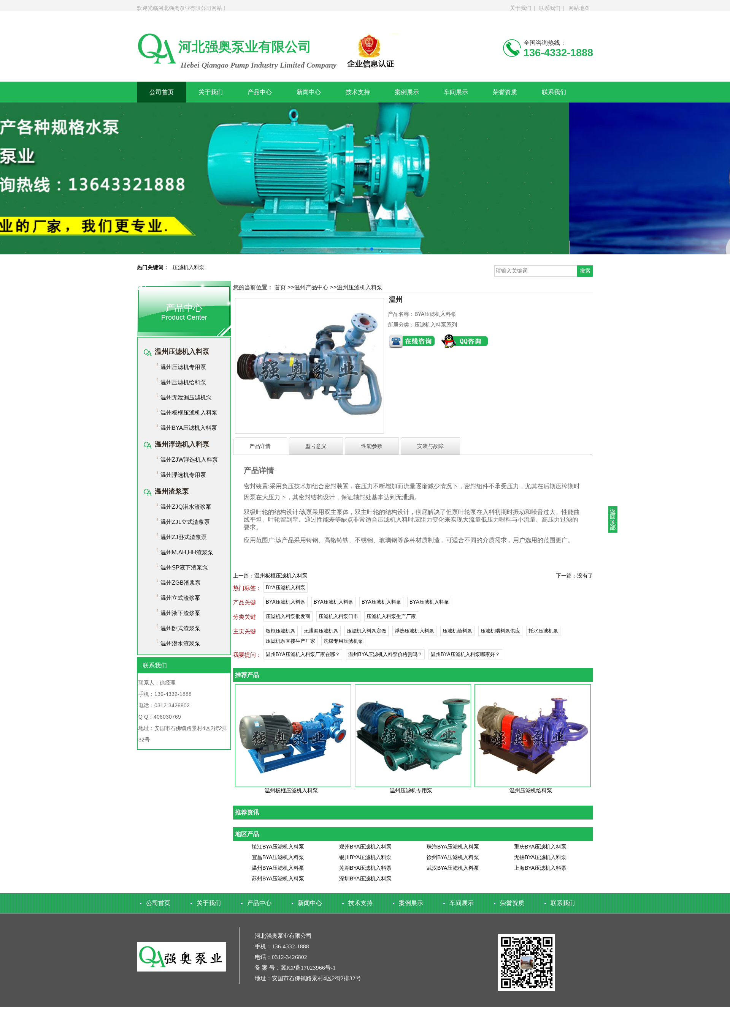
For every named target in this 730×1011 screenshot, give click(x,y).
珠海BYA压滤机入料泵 (453, 847)
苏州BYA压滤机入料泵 (278, 878)
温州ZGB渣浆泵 (180, 582)
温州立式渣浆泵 (180, 598)
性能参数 (371, 446)
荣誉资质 (505, 92)
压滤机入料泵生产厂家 (391, 616)
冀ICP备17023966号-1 (308, 968)
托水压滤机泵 (543, 631)
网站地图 (579, 8)
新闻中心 (309, 92)
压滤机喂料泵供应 (500, 631)
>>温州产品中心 (307, 287)
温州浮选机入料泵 (182, 444)
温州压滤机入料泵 (182, 351)
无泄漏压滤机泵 (321, 631)
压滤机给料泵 (457, 631)
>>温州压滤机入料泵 (356, 287)
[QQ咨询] (464, 346)
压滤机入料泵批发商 (288, 616)
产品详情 (260, 446)
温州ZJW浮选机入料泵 (189, 459)
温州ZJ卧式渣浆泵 (183, 537)
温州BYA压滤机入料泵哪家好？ (465, 654)
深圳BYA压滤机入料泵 (365, 878)
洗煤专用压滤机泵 (343, 641)
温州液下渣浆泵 (180, 613)
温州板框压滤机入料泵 (188, 412)
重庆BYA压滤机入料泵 (540, 847)
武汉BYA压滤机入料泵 (453, 868)
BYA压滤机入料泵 (285, 587)
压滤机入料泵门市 (338, 616)
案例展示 (407, 92)
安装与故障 (430, 446)
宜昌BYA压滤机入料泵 (278, 857)
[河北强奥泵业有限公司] (365, 178)
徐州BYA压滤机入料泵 (453, 857)
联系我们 (549, 8)
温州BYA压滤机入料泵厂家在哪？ (303, 654)
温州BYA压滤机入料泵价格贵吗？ (385, 654)
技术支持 (358, 92)
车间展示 (456, 92)
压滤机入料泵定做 (366, 631)
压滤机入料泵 (189, 267)
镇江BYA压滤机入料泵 (278, 847)
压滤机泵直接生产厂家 (290, 641)
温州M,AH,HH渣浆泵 (186, 552)
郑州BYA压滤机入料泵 (365, 847)
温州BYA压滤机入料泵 (188, 427)
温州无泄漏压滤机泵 (186, 397)
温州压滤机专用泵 (183, 367)
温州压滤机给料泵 (183, 382)
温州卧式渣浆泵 (180, 628)
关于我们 (520, 8)
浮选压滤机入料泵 (414, 631)
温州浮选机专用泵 (183, 475)
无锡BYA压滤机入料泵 (540, 857)
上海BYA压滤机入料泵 (540, 868)
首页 (280, 287)
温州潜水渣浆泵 (180, 643)
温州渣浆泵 (172, 491)
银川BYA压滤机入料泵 (365, 857)
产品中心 (260, 92)
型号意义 (316, 446)
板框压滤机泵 (280, 631)
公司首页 (161, 92)
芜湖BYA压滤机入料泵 (365, 868)
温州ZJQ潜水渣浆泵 (185, 506)
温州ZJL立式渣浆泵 (185, 522)
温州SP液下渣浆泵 (184, 567)
